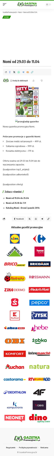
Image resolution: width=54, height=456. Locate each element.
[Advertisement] (27, 39)
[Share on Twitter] (14, 72)
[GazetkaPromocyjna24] (27, 4)
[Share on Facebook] (10, 72)
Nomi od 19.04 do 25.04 (17, 198)
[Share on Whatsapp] (19, 72)
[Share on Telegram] (23, 72)
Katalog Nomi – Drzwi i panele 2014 (23, 207)
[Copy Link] (32, 72)
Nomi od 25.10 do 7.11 (16, 203)
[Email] (28, 72)
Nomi (6, 17)
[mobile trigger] (5, 4)
